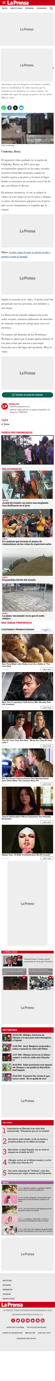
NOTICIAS (7, 1280)
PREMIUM (7, 1289)
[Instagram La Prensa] (23, 1320)
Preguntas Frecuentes (26, 1339)
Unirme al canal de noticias (29, 395)
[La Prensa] (12, 1305)
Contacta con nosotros (12, 1333)
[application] (27, 450)
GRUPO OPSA (9, 1298)
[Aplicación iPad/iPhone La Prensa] (33, 1320)
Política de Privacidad (36, 1327)
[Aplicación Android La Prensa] (38, 1320)
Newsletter (30, 1333)
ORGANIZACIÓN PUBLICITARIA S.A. (27, 1314)
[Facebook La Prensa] (13, 1320)
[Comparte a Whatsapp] (3, 107)
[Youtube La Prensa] (28, 1320)
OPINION (7, 1294)
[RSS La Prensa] (43, 1320)
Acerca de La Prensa (15, 1327)
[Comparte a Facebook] (9, 107)
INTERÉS (7, 1285)
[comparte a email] (21, 107)
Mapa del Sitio (44, 1333)
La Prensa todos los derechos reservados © (27, 1310)
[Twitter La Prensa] (18, 1320)
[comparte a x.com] (15, 107)
